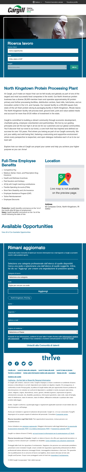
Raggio (10, 63)
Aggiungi (43, 291)
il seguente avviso (62, 414)
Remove (9, 298)
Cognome (12, 312)
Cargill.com (12, 370)
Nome (10, 304)
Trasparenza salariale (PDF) (60, 429)
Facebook (17, 364)
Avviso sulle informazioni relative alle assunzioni (39, 373)
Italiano (37, 2)
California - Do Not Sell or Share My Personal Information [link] (29, 380)
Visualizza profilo (72, 2)
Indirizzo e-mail (13, 320)
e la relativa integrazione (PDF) (39, 429)
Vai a (74, 67)
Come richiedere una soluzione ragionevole (60, 440)
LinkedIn (10, 364)
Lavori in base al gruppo (64, 370)
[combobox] (43, 59)
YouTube (30, 364)
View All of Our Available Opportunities (16, 232)
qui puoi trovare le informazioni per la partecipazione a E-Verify (53, 433)
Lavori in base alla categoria (27, 370)
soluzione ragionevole (29, 426)
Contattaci (72, 373)
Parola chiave (12, 47)
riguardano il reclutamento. (60, 455)
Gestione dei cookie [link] (14, 377)
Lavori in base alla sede (46, 370)
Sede (9, 55)
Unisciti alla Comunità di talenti (43, 345)
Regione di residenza (15, 328)
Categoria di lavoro (14, 273)
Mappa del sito (62, 373)
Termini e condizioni (14, 373)
